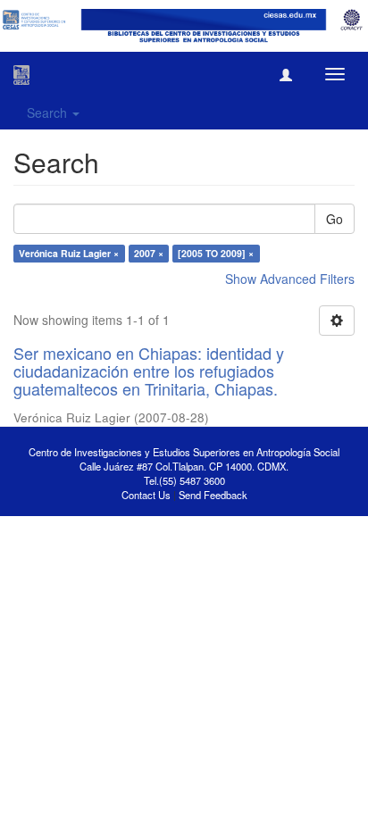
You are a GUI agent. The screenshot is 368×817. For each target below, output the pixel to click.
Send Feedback (213, 495)
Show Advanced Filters (290, 279)
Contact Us (146, 495)
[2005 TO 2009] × (216, 253)
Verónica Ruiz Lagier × (69, 253)
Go (334, 219)
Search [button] (49, 112)
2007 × (148, 253)
